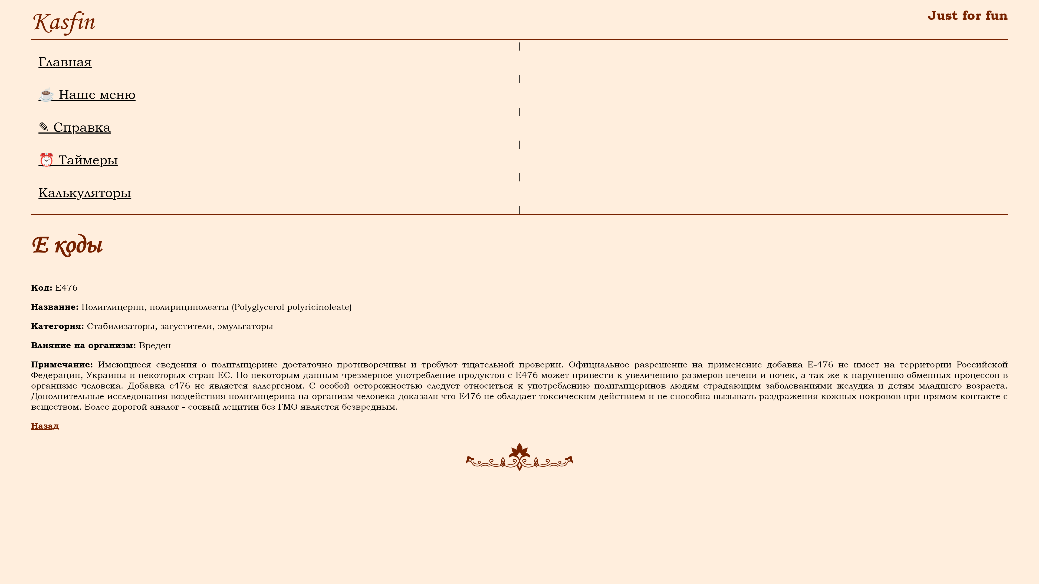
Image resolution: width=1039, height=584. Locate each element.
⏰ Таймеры (78, 160)
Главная (65, 61)
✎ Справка (74, 127)
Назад (45, 425)
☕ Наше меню (87, 94)
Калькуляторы (84, 192)
